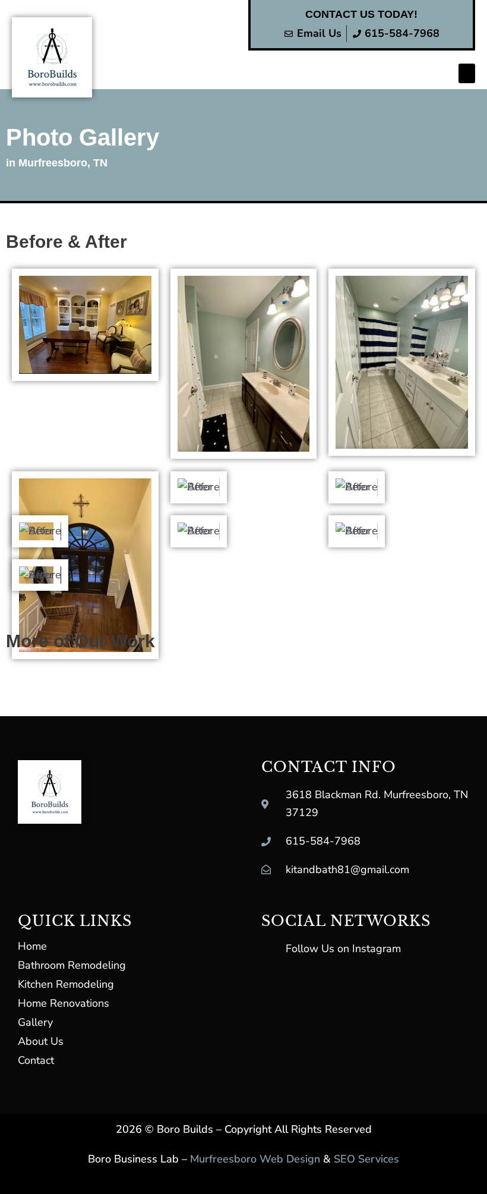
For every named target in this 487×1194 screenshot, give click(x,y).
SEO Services (366, 1159)
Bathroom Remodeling (72, 965)
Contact (36, 1060)
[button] (466, 73)
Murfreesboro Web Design (255, 1159)
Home (32, 946)
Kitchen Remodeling (66, 984)
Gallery (35, 1022)
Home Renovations (63, 1003)
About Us (41, 1041)
